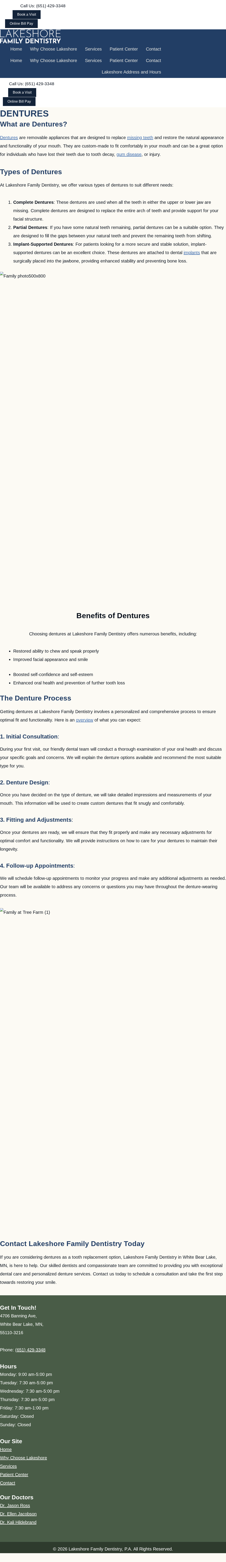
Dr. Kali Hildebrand (18, 1522)
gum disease (129, 154)
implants (192, 252)
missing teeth (140, 137)
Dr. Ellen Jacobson (18, 1513)
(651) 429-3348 (30, 1349)
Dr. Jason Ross (15, 1505)
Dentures (9, 137)
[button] (43, 6)
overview (84, 720)
